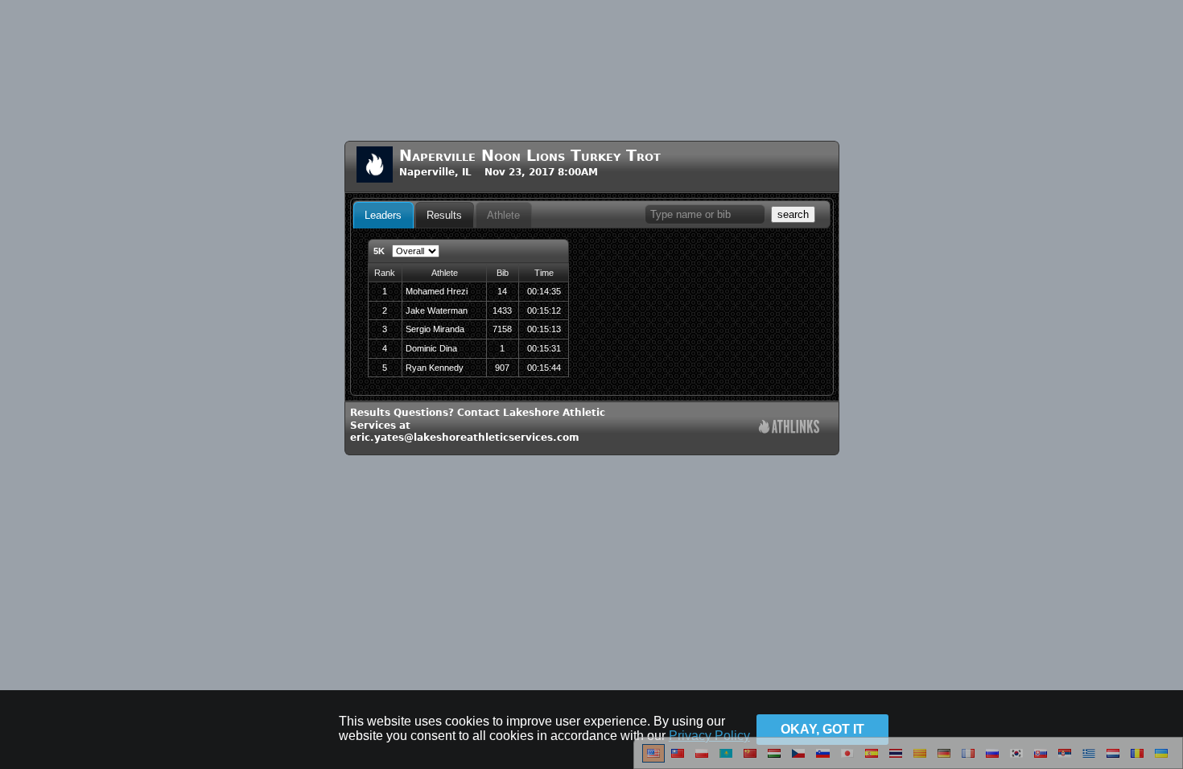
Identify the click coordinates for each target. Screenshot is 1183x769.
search (793, 214)
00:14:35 (544, 291)
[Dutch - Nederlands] (1113, 759)
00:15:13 (544, 329)
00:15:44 (544, 367)
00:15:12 (544, 310)
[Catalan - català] (920, 759)
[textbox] (705, 214)
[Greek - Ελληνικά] (1089, 759)
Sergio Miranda (435, 329)
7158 (502, 329)
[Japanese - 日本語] (847, 759)
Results (444, 215)
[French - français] (968, 759)
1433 (502, 310)
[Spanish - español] (871, 759)
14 (502, 291)
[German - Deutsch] (944, 759)
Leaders (383, 215)
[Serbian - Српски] (1064, 759)
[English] (653, 759)
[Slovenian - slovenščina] (823, 759)
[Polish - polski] (701, 759)
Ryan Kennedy (435, 367)
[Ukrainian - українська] (1161, 759)
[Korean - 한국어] (1016, 759)
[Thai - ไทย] (895, 759)
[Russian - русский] (992, 759)
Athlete (503, 215)
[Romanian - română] (1137, 759)
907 (502, 367)
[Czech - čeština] (798, 759)
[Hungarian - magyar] (774, 759)
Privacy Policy (709, 735)
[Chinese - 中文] (677, 759)
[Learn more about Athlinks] (789, 428)
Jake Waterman (437, 310)
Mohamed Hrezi (437, 291)
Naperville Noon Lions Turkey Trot (530, 155)
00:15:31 (544, 348)
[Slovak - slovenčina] (1040, 759)
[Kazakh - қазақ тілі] (726, 759)
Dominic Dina (431, 348)
